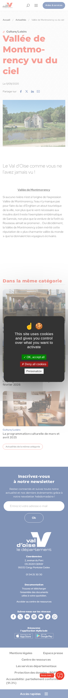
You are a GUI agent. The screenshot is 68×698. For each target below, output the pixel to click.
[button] (59, 675)
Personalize (34, 371)
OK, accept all (35, 356)
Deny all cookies (35, 364)
